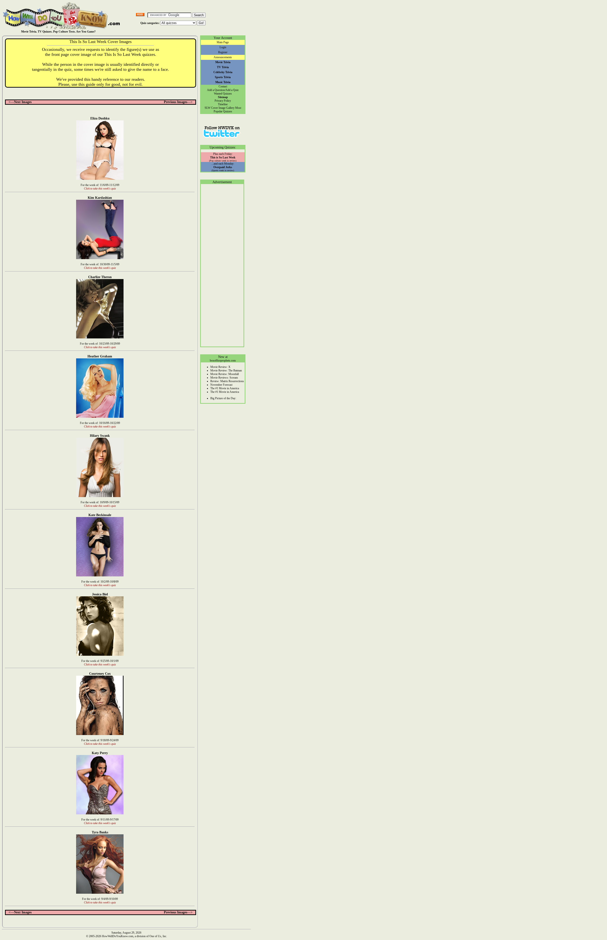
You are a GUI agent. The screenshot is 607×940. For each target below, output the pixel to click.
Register (222, 52)
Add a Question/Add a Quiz (223, 90)
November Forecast (221, 384)
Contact (223, 86)
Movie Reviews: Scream (224, 377)
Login (223, 47)
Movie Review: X (220, 367)
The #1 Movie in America (224, 388)
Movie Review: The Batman (226, 370)
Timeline (223, 104)
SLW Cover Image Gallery (220, 107)
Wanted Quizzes (223, 93)
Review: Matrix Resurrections (227, 381)
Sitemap (223, 97)
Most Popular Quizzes (227, 109)
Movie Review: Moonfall (224, 374)
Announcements (223, 57)
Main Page (223, 42)
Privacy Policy (223, 100)
